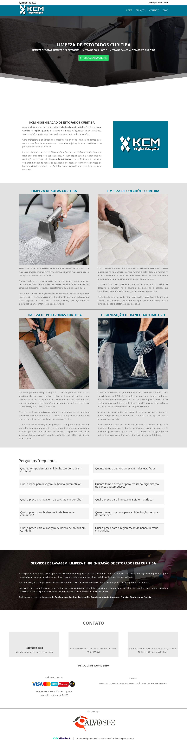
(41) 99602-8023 (34, 647)
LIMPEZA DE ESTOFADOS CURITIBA (94, 45)
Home (129, 10)
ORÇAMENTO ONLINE (95, 57)
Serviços (141, 10)
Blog (165, 10)
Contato (154, 10)
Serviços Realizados (158, 3)
